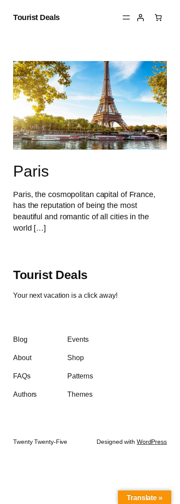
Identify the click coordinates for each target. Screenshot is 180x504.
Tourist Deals (36, 17)
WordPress (152, 441)
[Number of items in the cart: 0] (158, 17)
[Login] (140, 17)
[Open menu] (126, 17)
